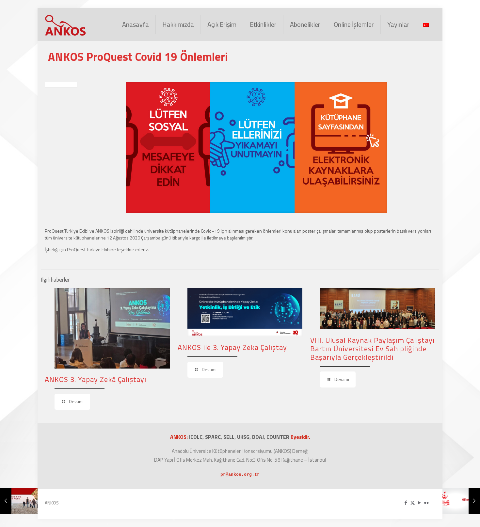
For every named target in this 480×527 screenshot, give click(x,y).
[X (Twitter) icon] (412, 502)
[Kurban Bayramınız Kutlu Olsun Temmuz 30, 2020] (19, 501)
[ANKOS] (66, 24)
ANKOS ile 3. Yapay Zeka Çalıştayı (233, 347)
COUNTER (278, 437)
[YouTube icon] (419, 502)
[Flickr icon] (426, 502)
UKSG (243, 437)
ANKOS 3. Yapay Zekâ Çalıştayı (95, 379)
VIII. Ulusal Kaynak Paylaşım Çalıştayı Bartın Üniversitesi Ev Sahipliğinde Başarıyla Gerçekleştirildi (372, 349)
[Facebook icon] (405, 502)
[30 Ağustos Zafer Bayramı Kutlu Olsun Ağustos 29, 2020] (461, 501)
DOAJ (258, 437)
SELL (228, 437)
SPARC (213, 437)
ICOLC (195, 437)
